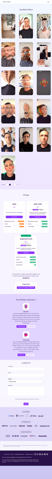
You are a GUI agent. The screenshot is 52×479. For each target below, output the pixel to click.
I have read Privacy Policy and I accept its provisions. (27, 399)
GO (9, 184)
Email (9, 372)
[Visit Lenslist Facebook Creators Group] (47, 454)
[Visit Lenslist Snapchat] (40, 454)
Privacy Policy (20, 457)
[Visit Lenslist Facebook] (37, 454)
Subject (10, 379)
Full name (10, 366)
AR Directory (16, 461)
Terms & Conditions (10, 457)
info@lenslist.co (19, 454)
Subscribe (26, 252)
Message (10, 385)
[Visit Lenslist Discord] (45, 454)
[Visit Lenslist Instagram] (35, 454)
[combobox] (26, 381)
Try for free (14, 217)
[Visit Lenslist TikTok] (42, 454)
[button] (43, 381)
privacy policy (29, 454)
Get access (37, 217)
